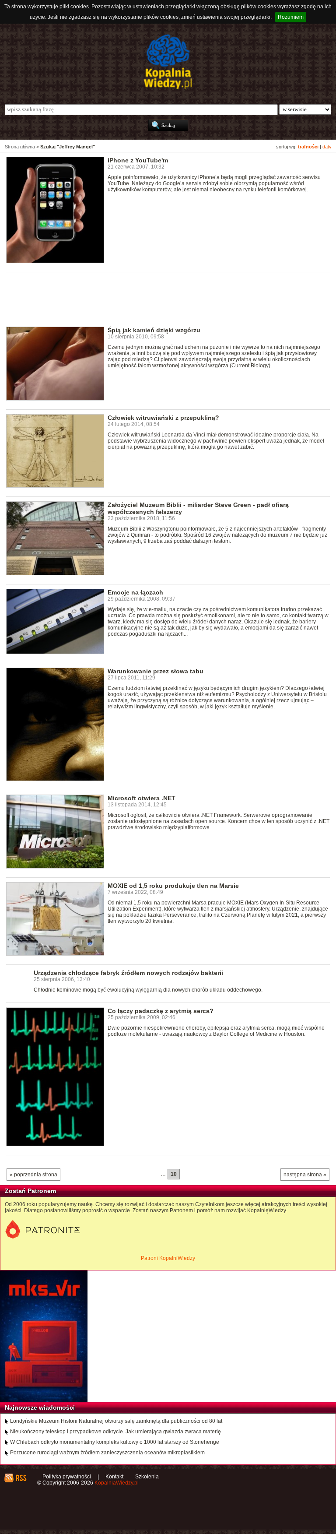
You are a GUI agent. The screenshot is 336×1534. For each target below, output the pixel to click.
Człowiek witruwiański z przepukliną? (163, 417)
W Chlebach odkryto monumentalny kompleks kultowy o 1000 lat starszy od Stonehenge (114, 1442)
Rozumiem (291, 17)
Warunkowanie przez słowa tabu (155, 671)
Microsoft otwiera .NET (141, 798)
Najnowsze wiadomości (40, 1407)
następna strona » (305, 1175)
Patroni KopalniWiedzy (168, 1258)
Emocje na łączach (135, 592)
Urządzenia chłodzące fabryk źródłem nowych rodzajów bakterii (128, 972)
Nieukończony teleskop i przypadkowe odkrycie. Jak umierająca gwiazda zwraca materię (115, 1431)
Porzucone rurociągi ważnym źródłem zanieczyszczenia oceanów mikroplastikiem (107, 1453)
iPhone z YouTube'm (138, 160)
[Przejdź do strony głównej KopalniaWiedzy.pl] (168, 61)
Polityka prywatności (66, 1477)
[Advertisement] (165, 296)
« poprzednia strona (33, 1175)
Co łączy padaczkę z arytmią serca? (161, 1010)
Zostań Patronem (30, 1190)
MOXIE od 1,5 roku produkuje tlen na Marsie (173, 885)
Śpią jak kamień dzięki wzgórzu (154, 330)
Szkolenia (147, 1477)
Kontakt (114, 1477)
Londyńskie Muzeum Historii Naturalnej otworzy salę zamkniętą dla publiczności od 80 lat (116, 1421)
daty (327, 146)
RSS (20, 1478)
